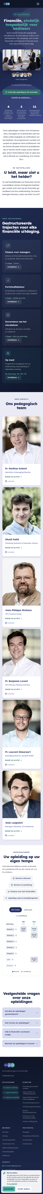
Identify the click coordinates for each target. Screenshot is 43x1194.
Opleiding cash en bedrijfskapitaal (23, 898)
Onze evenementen (8, 1140)
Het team (5, 1132)
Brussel (29, 910)
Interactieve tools (8, 1144)
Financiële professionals (31, 1136)
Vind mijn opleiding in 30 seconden (23, 92)
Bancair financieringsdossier (29, 1111)
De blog (5, 1136)
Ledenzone (6, 1155)
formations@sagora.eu (13, 1166)
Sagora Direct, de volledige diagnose (29, 1093)
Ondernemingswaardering (31, 1106)
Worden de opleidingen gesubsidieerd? (15, 1012)
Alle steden (15, 910)
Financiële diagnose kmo (31, 1103)
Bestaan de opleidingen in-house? (20, 1043)
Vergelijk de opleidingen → (21, 98)
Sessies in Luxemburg (23, 885)
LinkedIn (10, 481)
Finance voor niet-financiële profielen (29, 1117)
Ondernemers (27, 1144)
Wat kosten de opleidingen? (17, 1023)
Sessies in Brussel (22, 878)
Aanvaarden (8, 1189)
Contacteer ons (8, 1076)
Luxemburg (22, 916)
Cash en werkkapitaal (30, 1121)
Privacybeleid (12, 1184)
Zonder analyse (24, 1189)
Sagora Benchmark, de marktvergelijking (30, 1098)
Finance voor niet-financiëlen (23, 891)
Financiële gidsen (8, 1152)
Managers (26, 1132)
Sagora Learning (11, 1087)
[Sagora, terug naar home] (7, 4)
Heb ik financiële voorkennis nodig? (17, 1033)
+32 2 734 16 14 (10, 1170)
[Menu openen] (37, 3)
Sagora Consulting (12, 1097)
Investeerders (27, 1140)
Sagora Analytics (12, 1092)
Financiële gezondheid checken (30, 1087)
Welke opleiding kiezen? (10, 1148)
